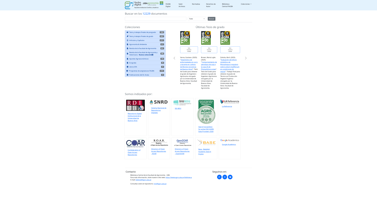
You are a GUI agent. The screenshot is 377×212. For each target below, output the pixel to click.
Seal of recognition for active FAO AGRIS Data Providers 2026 (206, 129)
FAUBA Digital (168, 5)
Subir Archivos (182, 5)
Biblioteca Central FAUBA (227, 5)
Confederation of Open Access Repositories (134, 152)
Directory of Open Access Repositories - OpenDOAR (182, 151)
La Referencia (227, 106)
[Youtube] (230, 177)
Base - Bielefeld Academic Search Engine (204, 151)
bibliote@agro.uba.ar (143, 180)
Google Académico (229, 144)
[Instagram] (224, 177)
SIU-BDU (178, 108)
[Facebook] (219, 177)
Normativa (196, 4)
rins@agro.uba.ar (160, 184)
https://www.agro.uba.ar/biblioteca (179, 177)
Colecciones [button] (245, 4)
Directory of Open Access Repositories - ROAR (158, 151)
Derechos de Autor (211, 5)
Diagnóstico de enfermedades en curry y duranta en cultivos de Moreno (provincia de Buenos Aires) (189, 64)
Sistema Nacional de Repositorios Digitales (158, 110)
